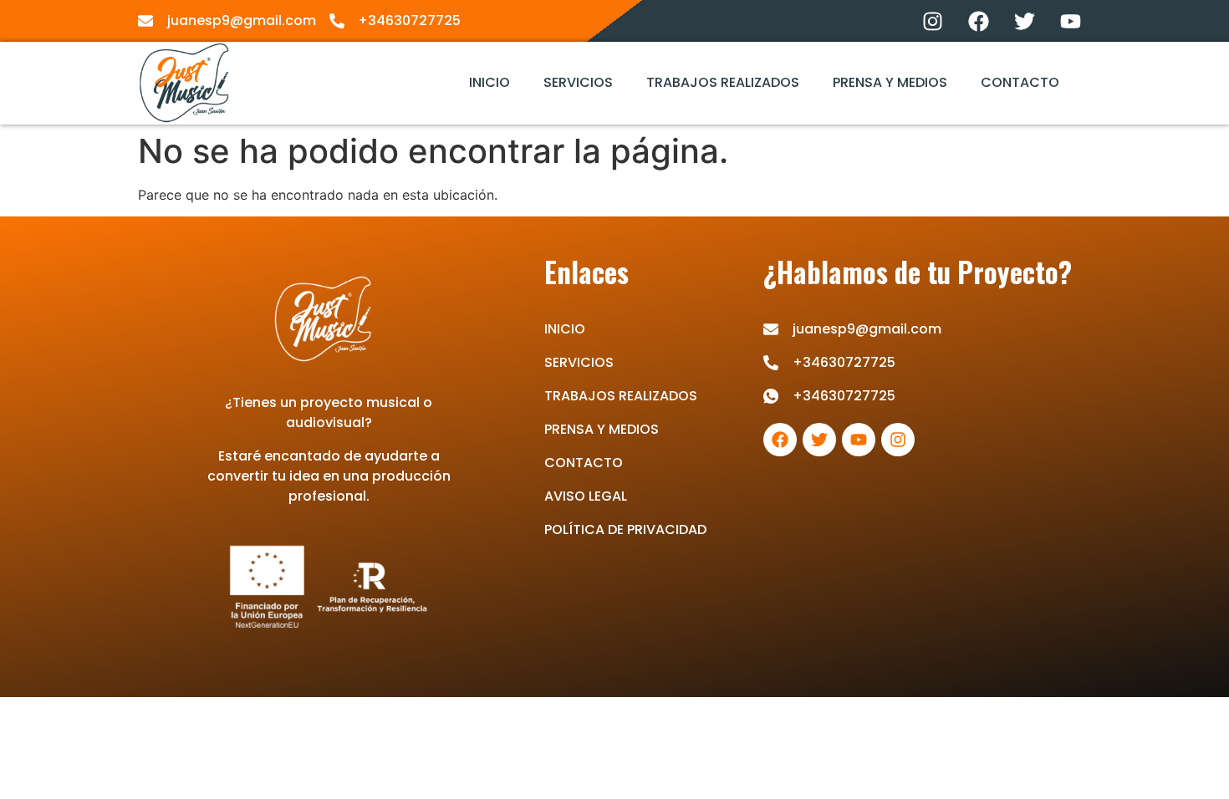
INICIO (489, 82)
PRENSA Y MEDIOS (890, 82)
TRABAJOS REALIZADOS (722, 82)
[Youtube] (1070, 21)
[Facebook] (978, 21)
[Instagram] (932, 21)
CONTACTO (1020, 82)
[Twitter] (1024, 21)
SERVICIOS (578, 82)
